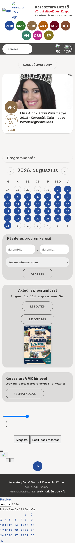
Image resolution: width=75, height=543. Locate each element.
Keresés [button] (37, 273)
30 (32, 535)
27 (16, 535)
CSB (37, 35)
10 (2, 525)
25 (6, 535)
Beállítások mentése (45, 440)
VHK (32, 25)
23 (32, 530)
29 (26, 535)
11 (6, 525)
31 (2, 540)
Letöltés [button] (37, 306)
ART (43, 25)
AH (26, 35)
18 (6, 530)
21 (22, 530)
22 (26, 530)
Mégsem (22, 440)
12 (10, 525)
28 (22, 535)
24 (2, 535)
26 (10, 535)
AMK (21, 25)
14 (22, 525)
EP (49, 35)
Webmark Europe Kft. (51, 491)
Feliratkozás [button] (25, 394)
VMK (9, 25)
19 (10, 530)
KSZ (54, 25)
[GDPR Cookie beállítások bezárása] (1, 451)
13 (16, 525)
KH (65, 25)
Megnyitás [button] (37, 319)
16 (32, 525)
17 (2, 530)
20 (16, 530)
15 (26, 525)
